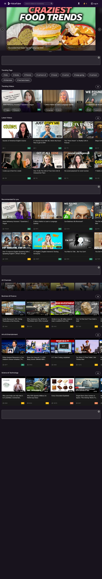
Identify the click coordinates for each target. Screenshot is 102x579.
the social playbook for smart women (76, 171)
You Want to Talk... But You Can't (75, 251)
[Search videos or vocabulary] (52, 4)
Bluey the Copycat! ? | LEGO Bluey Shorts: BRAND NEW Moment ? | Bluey (36, 358)
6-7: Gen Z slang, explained (61, 357)
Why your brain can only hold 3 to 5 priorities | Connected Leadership (13, 397)
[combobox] (37, 3)
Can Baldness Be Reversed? (73, 221)
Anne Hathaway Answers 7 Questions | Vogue (18, 104)
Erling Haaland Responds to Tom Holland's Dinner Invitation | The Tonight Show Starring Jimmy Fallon (13, 358)
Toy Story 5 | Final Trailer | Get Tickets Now (86, 358)
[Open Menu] (5, 3)
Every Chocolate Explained (60, 395)
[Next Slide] (99, 29)
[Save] (40, 92)
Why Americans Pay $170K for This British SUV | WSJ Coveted (37, 320)
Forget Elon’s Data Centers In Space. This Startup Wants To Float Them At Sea (86, 397)
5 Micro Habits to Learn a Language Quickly (59, 104)
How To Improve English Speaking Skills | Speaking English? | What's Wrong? (16, 252)
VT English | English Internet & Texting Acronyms (45, 252)
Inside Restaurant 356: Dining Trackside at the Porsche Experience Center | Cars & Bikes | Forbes (13, 320)
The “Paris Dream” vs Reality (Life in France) (76, 141)
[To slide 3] (52, 51)
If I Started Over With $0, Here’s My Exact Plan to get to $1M (47, 141)
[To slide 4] (54, 51)
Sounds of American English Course (14, 140)
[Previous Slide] (2, 29)
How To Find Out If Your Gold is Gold (86, 320)
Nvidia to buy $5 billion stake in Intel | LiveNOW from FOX (62, 320)
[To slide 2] (50, 51)
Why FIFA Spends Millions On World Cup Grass (36, 396)
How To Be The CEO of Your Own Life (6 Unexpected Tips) (46, 172)
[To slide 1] (47, 51)
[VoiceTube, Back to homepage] (14, 3)
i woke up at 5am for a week (12, 171)
